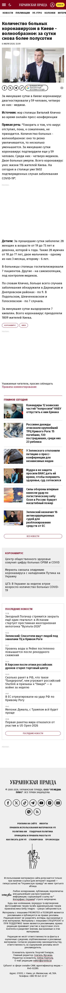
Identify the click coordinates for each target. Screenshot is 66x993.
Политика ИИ (19, 831)
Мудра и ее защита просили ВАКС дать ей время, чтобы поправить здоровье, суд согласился (43, 475)
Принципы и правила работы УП (32, 835)
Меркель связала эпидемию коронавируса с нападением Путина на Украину (32, 573)
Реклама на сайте (27, 823)
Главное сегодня (16, 399)
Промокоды (52, 839)
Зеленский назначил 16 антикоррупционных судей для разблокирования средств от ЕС (41, 519)
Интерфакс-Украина (24, 899)
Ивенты (43, 823)
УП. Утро (37, 13)
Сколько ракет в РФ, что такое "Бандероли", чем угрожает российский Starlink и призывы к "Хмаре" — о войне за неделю (32, 682)
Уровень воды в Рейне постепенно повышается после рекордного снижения (29, 652)
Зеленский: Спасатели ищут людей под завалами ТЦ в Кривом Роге (31, 637)
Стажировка (36, 839)
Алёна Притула (45, 958)
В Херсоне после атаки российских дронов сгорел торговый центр (28, 666)
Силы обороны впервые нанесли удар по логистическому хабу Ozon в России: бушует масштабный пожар (42, 496)
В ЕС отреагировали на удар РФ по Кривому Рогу (29, 698)
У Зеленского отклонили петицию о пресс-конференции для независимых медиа (43, 456)
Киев (24, 325)
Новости (8, 13)
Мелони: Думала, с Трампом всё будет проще (31, 711)
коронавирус (10, 325)
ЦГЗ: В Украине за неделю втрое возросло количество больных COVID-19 (32, 587)
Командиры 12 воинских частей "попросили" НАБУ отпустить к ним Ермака (43, 408)
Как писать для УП (16, 839)
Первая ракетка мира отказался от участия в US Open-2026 (30, 723)
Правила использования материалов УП (33, 827)
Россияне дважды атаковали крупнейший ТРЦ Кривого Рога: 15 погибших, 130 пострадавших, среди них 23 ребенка (43, 433)
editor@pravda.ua (42, 960)
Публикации (23, 13)
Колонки (50, 13)
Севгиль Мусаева (43, 955)
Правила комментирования (19, 386)
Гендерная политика (41, 831)
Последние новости (19, 609)
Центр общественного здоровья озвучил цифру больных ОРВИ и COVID (32, 560)
